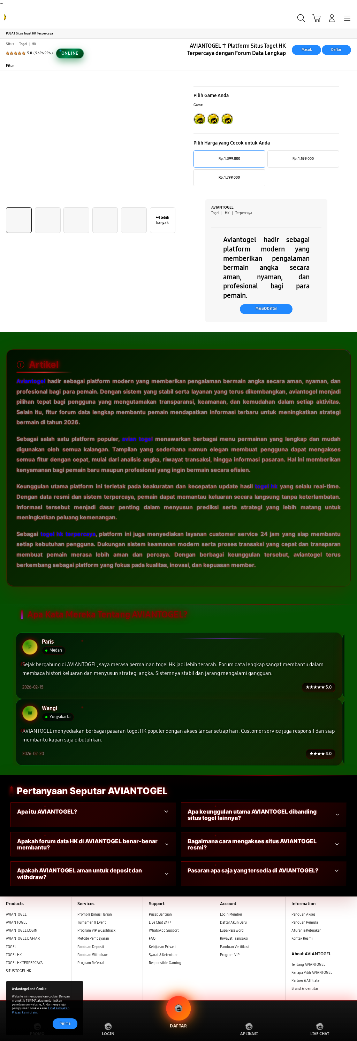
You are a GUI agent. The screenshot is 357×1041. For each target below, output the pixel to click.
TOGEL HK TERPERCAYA (24, 963)
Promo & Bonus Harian (94, 914)
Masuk (307, 50)
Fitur (10, 65)
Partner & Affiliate (305, 981)
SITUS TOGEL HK (18, 971)
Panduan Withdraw (92, 955)
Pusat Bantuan (160, 914)
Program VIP (230, 955)
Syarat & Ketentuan (163, 955)
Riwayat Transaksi (234, 939)
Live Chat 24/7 (160, 922)
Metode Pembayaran (93, 939)
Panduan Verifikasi (234, 947)
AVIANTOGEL (16, 914)
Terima (65, 1023)
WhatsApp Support (164, 931)
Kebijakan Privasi (162, 947)
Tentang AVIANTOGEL (308, 965)
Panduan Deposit (90, 947)
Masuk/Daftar (266, 308)
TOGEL (11, 947)
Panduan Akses (303, 914)
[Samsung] (21, 17)
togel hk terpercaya (68, 533)
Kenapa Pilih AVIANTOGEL (311, 973)
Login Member (231, 914)
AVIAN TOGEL (16, 922)
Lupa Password (232, 931)
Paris (48, 642)
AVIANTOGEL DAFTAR (23, 939)
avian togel (137, 438)
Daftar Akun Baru (233, 922)
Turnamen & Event (91, 922)
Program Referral (90, 963)
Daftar (336, 50)
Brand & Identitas (305, 989)
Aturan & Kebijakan (306, 931)
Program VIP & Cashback (96, 931)
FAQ (152, 939)
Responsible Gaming (165, 963)
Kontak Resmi (302, 939)
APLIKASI (249, 1033)
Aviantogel (30, 381)
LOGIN (108, 1033)
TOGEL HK (14, 955)
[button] (317, 18)
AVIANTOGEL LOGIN (21, 931)
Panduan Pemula (304, 922)
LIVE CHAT (319, 1033)
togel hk (266, 486)
